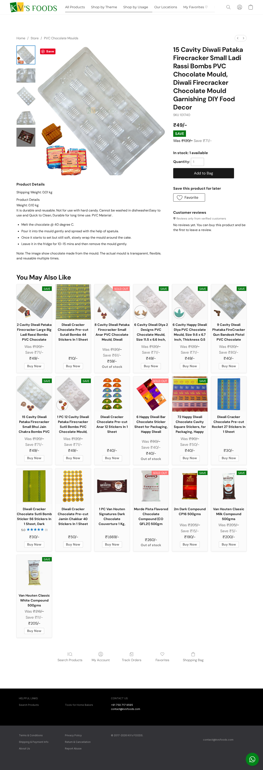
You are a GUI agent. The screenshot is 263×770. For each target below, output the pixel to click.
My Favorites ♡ (195, 7)
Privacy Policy (73, 735)
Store (35, 38)
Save (50, 51)
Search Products (70, 660)
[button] (252, 759)
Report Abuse (73, 748)
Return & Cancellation (78, 741)
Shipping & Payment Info (33, 741)
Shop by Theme (104, 7)
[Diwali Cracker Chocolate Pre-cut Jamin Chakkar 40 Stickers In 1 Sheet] (73, 486)
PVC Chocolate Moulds (61, 38)
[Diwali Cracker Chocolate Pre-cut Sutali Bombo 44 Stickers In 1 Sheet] (73, 301)
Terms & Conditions (31, 735)
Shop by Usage (135, 7)
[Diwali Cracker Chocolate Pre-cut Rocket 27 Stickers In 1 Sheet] (228, 394)
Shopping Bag (193, 660)
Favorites (162, 660)
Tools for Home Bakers (79, 704)
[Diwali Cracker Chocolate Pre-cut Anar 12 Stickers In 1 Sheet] (112, 394)
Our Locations (165, 7)
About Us (24, 748)
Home (20, 38)
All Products (75, 7)
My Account (101, 660)
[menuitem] (238, 38)
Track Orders (131, 660)
